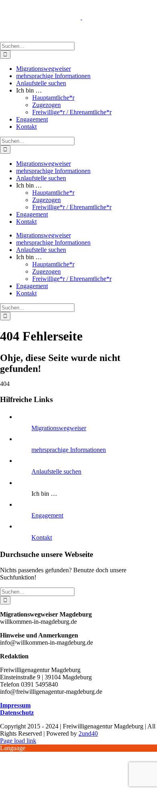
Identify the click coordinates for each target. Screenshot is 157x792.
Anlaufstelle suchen (56, 471)
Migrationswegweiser (58, 428)
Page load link (18, 740)
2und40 (88, 733)
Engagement (47, 515)
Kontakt (41, 537)
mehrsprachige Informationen (68, 449)
